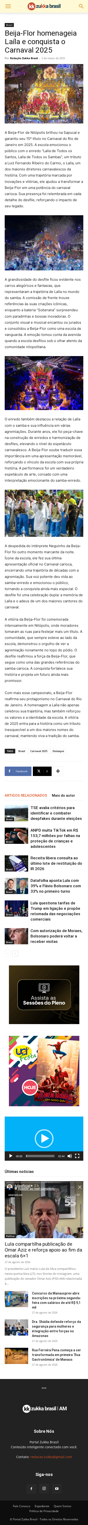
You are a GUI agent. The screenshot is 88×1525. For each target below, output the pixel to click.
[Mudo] (69, 1156)
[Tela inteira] (77, 1156)
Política (10, 1236)
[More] (58, 771)
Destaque (58, 751)
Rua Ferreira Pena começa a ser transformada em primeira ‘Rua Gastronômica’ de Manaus (56, 1354)
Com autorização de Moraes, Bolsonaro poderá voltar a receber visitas (56, 936)
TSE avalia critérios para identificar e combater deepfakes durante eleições (56, 813)
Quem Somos (62, 1506)
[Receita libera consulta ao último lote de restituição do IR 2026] (16, 863)
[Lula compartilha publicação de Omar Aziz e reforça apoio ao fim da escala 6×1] (44, 1209)
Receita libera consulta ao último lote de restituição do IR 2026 (56, 863)
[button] (7, 6)
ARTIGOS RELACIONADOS (26, 795)
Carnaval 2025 (38, 751)
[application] (44, 1139)
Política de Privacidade (44, 1511)
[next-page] (15, 953)
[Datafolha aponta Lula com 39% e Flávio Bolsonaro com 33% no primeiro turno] (16, 886)
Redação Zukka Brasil (24, 58)
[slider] (40, 1156)
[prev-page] (8, 953)
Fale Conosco (21, 1506)
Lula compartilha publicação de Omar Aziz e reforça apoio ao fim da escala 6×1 (43, 1250)
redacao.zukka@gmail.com (51, 1457)
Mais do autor (63, 795)
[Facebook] (31, 1489)
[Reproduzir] (10, 1156)
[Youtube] (56, 1489)
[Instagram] (44, 1488)
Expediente (42, 1506)
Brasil (9, 25)
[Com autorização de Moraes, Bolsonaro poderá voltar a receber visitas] (16, 936)
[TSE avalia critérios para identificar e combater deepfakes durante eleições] (16, 813)
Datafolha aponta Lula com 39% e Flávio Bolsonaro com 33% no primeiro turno (56, 886)
